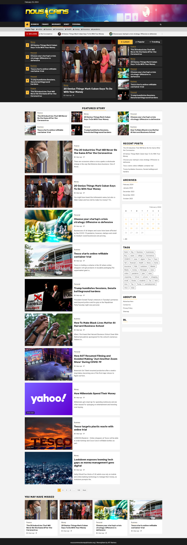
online (40, 29)
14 (137, 224)
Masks (126, 270)
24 (153, 228)
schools (145, 277)
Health (69, 29)
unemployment (150, 284)
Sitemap (126, 311)
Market (152, 266)
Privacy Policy (127, 308)
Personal (76, 24)
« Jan (125, 239)
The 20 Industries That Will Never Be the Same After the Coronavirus (43, 82)
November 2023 (128, 195)
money (77, 29)
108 (78, 490)
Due (149, 259)
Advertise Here (128, 301)
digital (143, 259)
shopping (154, 277)
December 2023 (128, 192)
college (140, 256)
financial (133, 263)
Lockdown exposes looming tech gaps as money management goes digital (94, 462)
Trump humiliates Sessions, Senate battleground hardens (43, 70)
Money (66, 24)
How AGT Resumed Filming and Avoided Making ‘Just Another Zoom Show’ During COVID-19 (95, 358)
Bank (126, 252)
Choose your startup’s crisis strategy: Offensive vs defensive (107, 34)
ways (133, 288)
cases (132, 256)
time (125, 284)
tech (156, 280)
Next (84, 490)
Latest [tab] (126, 42)
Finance (45, 24)
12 (126, 224)
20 (131, 228)
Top (132, 284)
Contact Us (127, 305)
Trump (139, 284)
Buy (125, 256)
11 (158, 219)
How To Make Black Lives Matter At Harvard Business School (145, 131)
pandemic (96, 29)
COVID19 (127, 259)
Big (132, 252)
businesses (150, 252)
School (137, 277)
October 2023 (128, 199)
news (152, 270)
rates (150, 273)
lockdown (144, 266)
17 (153, 224)
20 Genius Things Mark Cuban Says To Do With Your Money (54, 34)
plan (143, 273)
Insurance (56, 24)
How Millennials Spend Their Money (95, 393)
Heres (149, 263)
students (142, 280)
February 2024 (128, 185)
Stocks (133, 280)
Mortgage (143, 270)
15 (142, 224)
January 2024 (128, 188)
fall (125, 263)
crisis (135, 259)
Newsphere (101, 543)
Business (35, 24)
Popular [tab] (141, 42)
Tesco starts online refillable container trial (153, 34)
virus (126, 288)
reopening (127, 277)
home (156, 263)
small (126, 280)
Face (155, 259)
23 (148, 228)
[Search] (160, 24)
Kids (135, 266)
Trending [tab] (155, 42)
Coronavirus (59, 29)
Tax (150, 280)
